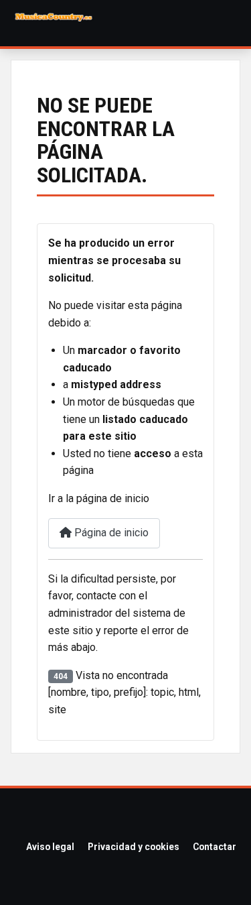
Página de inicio (110, 532)
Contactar (214, 846)
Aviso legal (50, 846)
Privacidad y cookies (133, 846)
